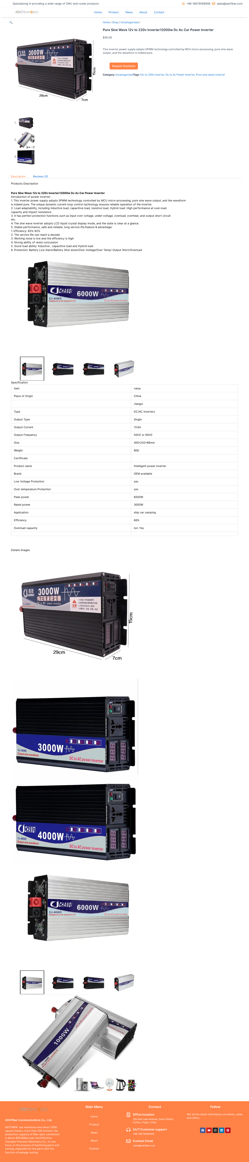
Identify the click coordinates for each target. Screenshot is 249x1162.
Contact (159, 12)
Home (98, 12)
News (129, 12)
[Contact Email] (128, 1141)
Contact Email (143, 1141)
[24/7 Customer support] (128, 1129)
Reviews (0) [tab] (40, 176)
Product (114, 12)
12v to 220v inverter (152, 74)
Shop (115, 22)
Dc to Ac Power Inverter (180, 74)
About (143, 12)
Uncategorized (130, 22)
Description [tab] (18, 176)
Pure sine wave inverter (210, 74)
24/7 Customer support (150, 1129)
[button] (11, 22)
